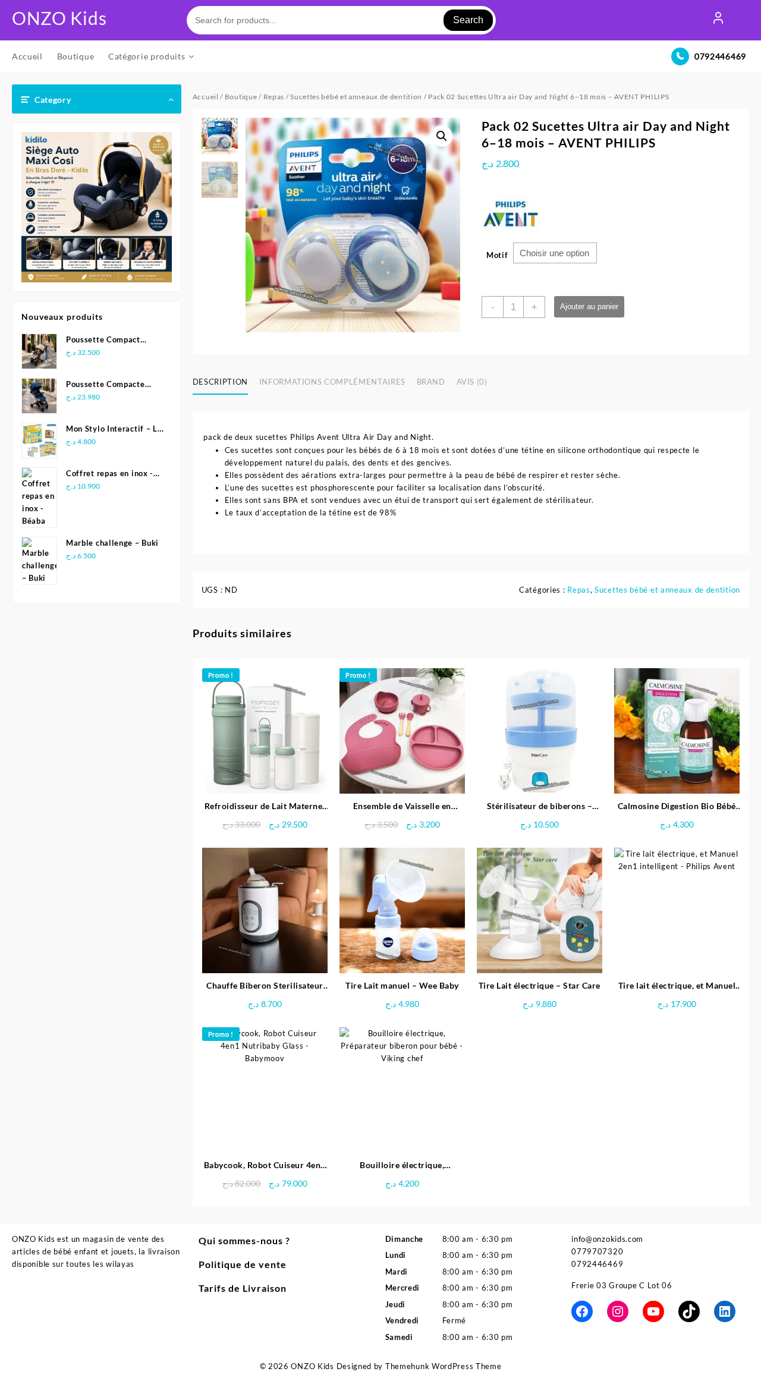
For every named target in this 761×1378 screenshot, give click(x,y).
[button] (441, 136)
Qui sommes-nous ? (244, 1240)
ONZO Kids (59, 18)
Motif (497, 255)
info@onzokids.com (607, 1239)
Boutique (241, 96)
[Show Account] (718, 20)
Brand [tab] (431, 381)
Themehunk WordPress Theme (443, 1366)
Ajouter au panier (589, 306)
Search (468, 20)
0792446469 (720, 56)
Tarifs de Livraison (243, 1288)
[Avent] (511, 213)
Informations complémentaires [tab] (332, 381)
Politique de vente (243, 1264)
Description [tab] (220, 381)
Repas (274, 96)
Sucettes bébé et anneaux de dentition (356, 96)
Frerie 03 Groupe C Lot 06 (621, 1285)
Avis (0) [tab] (472, 381)
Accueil (206, 96)
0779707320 (597, 1251)
